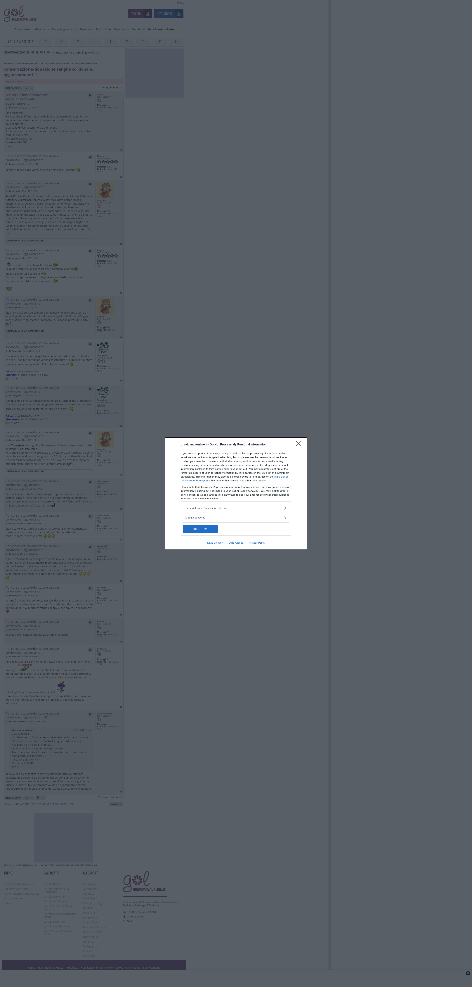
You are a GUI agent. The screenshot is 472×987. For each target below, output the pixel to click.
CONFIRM (200, 529)
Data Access (236, 542)
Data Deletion (215, 542)
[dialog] (236, 494)
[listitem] (236, 508)
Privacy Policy (257, 542)
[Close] (299, 444)
